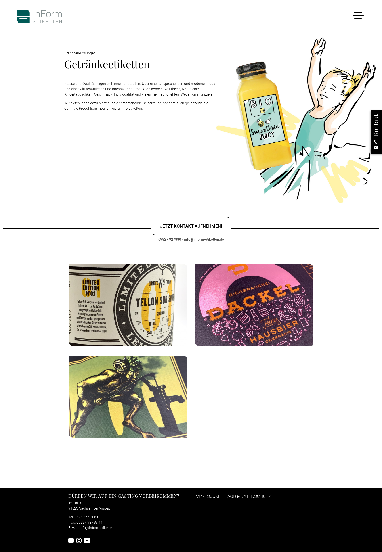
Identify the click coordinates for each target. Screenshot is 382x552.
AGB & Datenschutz (249, 496)
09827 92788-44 (89, 522)
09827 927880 (169, 239)
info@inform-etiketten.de (204, 239)
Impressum (206, 496)
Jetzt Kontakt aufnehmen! (191, 226)
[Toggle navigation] (358, 16)
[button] (375, 132)
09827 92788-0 (87, 517)
